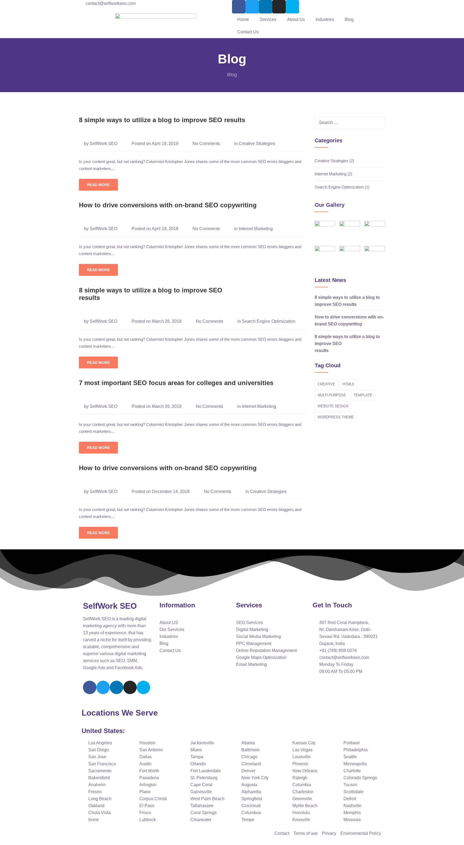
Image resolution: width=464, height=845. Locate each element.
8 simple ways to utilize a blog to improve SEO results (162, 120)
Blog (349, 19)
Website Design (333, 406)
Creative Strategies (257, 143)
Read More (98, 185)
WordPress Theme (336, 417)
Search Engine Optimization (268, 321)
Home (243, 19)
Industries (325, 19)
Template (363, 395)
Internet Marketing (256, 228)
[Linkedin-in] (116, 687)
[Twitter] (252, 6)
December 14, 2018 (171, 491)
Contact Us (248, 32)
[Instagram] (279, 6)
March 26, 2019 (167, 321)
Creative (326, 384)
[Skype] (292, 6)
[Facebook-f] (238, 6)
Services (268, 19)
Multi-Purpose (332, 395)
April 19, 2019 (165, 143)
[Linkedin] (265, 6)
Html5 (348, 384)
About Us (296, 19)
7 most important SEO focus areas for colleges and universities (176, 382)
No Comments (206, 143)
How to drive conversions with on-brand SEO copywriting (168, 205)
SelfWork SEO (103, 143)
